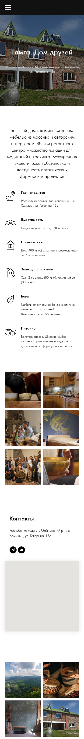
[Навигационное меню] (8, 7)
